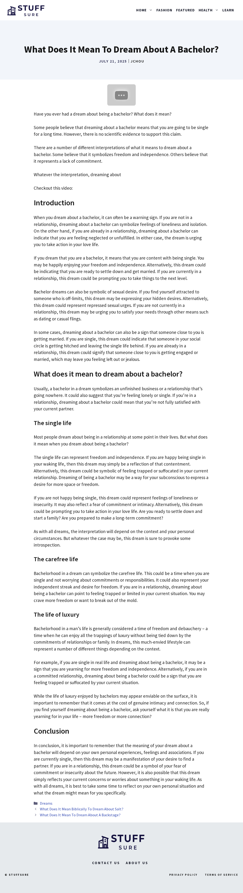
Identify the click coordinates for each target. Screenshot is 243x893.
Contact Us (106, 863)
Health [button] (206, 10)
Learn (228, 10)
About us (137, 863)
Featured (185, 10)
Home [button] (141, 10)
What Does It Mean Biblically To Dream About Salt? (81, 809)
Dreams (46, 803)
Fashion (164, 10)
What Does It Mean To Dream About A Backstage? (80, 814)
